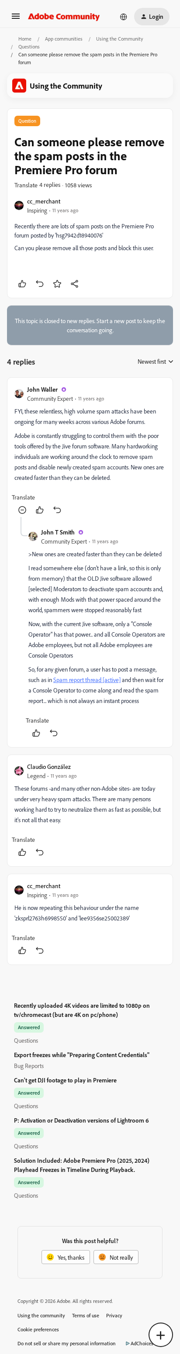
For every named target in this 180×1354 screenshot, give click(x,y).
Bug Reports (29, 1065)
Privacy (114, 1315)
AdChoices (142, 1343)
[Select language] (124, 17)
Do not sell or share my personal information (66, 1343)
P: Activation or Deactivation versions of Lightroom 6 (81, 1120)
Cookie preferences (38, 1329)
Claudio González (49, 766)
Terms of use (85, 1315)
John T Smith (58, 532)
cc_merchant (43, 201)
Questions (29, 46)
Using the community (41, 1315)
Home (24, 38)
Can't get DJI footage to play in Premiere (65, 1080)
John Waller (42, 389)
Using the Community (119, 38)
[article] (90, 451)
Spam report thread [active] (87, 679)
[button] (15, 19)
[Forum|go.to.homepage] (64, 17)
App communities (64, 38)
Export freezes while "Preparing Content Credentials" (81, 1054)
